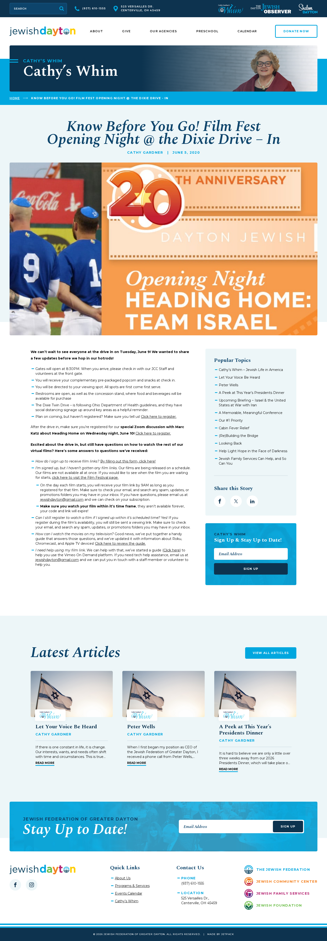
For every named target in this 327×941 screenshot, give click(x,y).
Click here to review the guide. (120, 543)
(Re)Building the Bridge (238, 436)
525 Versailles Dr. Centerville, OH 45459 (140, 8)
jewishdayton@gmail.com (62, 499)
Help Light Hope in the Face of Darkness (253, 451)
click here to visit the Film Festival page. (85, 477)
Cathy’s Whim (126, 901)
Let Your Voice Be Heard (239, 377)
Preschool (207, 31)
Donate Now (296, 31)
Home (15, 98)
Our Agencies (163, 31)
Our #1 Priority (231, 420)
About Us (122, 878)
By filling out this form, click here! (128, 461)
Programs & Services (132, 886)
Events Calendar (128, 893)
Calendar (247, 31)
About (96, 31)
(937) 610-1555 (94, 8)
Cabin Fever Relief (234, 428)
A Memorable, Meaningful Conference (250, 413)
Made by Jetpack (220, 934)
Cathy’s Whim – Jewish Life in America (251, 370)
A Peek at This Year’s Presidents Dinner (251, 393)
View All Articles (271, 653)
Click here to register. (158, 416)
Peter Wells (228, 385)
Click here (172, 550)
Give (126, 31)
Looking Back (230, 443)
